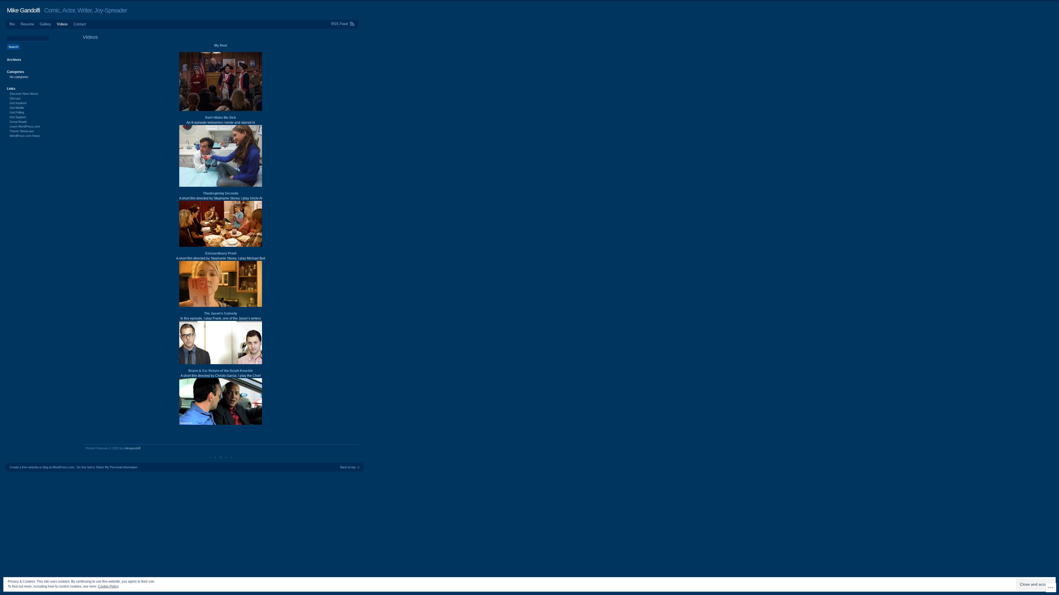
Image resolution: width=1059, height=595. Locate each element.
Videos (62, 24)
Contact (80, 24)
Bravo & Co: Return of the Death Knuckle (220, 371)
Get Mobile (17, 107)
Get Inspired (18, 103)
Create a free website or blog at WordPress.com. (42, 467)
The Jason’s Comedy (220, 313)
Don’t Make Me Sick (220, 118)
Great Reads (18, 121)
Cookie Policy (108, 586)
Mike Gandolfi (23, 10)
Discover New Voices (24, 93)
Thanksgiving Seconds (221, 193)
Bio (12, 24)
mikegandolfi (132, 448)
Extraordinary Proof (220, 253)
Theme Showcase (22, 131)
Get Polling (17, 112)
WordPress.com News (25, 135)
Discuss (15, 98)
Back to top (347, 467)
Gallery (45, 24)
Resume (27, 24)
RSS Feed (339, 24)
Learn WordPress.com (25, 126)
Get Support (18, 117)
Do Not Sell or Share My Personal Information (107, 467)
